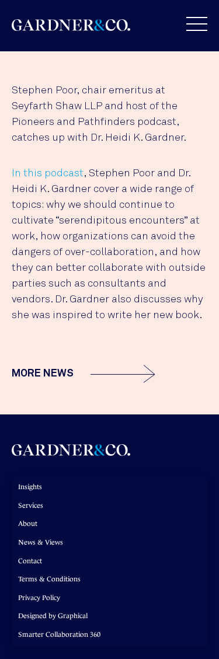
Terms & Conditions (49, 579)
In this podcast (48, 173)
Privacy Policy (39, 598)
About (27, 523)
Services (30, 505)
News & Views (40, 542)
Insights (30, 487)
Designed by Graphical (53, 616)
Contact (30, 561)
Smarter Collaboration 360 (59, 634)
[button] (191, 24)
